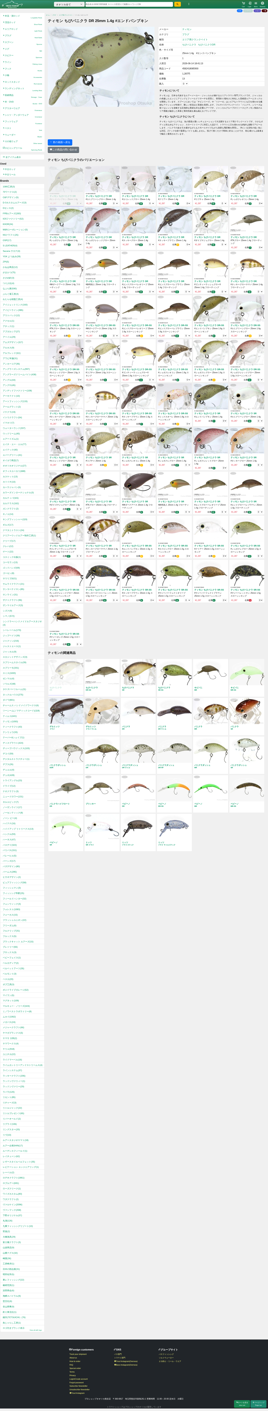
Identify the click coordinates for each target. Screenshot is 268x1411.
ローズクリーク (12, 1188)
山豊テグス (10, 1253)
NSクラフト (10, 235)
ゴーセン (8, 573)
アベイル (9, 337)
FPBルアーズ (12, 213)
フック (23, 69)
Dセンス (8, 208)
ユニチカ (9, 1054)
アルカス (8, 347)
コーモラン (10, 562)
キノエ (8, 514)
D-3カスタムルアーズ (15, 202)
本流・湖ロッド (23, 17)
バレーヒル (9, 855)
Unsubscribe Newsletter (79, 1390)
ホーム (48, 15)
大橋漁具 (9, 1237)
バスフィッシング (166, 1354)
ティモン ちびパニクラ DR (63, 196)
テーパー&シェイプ (13, 737)
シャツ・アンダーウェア (23, 116)
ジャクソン (11, 641)
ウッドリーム (11, 433)
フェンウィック (12, 904)
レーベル (8, 1172)
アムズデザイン (13, 342)
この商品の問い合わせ (64, 149)
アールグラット (12, 406)
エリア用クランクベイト (66, 15)
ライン (23, 63)
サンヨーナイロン (13, 589)
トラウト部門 (119, 1358)
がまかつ (9, 272)
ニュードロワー (13, 796)
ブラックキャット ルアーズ (18, 941)
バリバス (10, 850)
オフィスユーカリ (14, 471)
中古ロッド (10, 169)
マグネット (11, 1000)
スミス (9, 673)
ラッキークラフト (14, 1076)
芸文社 (7, 1301)
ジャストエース (12, 646)
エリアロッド (23, 30)
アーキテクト (11, 396)
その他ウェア (23, 142)
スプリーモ (11, 668)
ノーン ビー (10, 818)
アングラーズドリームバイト (19, 374)
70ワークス (10, 192)
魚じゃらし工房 (12, 1322)
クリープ (9, 541)
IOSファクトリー (13, 218)
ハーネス (9, 839)
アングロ (9, 385)
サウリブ (10, 578)
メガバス (9, 1022)
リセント (9, 1097)
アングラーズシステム (16, 369)
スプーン (23, 43)
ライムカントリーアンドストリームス (22, 1065)
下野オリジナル (12, 1215)
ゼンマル (8, 678)
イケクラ (9, 412)
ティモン (10, 721)
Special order (75, 1368)
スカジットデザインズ (15, 657)
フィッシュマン (12, 888)
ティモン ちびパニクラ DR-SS (64, 325)
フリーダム (9, 925)
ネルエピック (11, 802)
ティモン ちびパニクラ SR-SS (137, 546)
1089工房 (9, 186)
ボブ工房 (8, 984)
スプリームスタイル (14, 662)
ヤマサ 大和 (10, 1038)
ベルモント (9, 973)
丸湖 (7, 1220)
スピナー (23, 56)
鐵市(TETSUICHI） (14, 1317)
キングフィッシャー (15, 519)
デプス (8, 764)
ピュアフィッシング (14, 882)
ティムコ (10, 716)
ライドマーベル (12, 1059)
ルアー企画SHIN (13, 1145)
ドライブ (9, 786)
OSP (7, 240)
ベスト (23, 129)
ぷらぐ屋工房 (11, 294)
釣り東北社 (9, 1312)
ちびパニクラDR (206, 44)
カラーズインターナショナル (18, 492)
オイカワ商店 (11, 460)
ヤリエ (9, 1049)
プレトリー (10, 947)
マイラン (8, 995)
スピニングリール (23, 149)
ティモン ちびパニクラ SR (207, 413)
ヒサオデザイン (12, 877)
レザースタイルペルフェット (19, 1161)
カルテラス (11, 503)
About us (73, 1358)
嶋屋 (7, 1258)
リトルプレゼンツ (13, 1113)
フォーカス (10, 915)
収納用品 (23, 96)
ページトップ (259, 1404)
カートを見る (243, 1404)
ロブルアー (11, 1183)
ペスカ (8, 979)
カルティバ (11, 498)
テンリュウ (10, 732)
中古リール (10, 174)
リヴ (7, 1135)
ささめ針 (8, 278)
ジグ (23, 50)
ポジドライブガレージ (16, 990)
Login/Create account (78, 1379)
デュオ (9, 775)
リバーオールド (12, 1119)
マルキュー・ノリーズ (16, 1006)
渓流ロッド (23, 23)
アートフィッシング (15, 401)
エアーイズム (11, 439)
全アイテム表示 (13, 157)
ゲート (8, 551)
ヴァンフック (12, 1210)
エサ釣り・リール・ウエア (170, 1361)
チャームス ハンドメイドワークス (21, 705)
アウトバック (11, 315)
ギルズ (8, 525)
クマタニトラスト (13, 530)
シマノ (9, 616)
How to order (74, 1361)
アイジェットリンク (15, 304)
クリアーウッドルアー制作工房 (19, 535)
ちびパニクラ (189, 44)
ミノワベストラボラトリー (17, 1011)
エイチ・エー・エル (14, 444)
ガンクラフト (11, 508)
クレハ (8, 546)
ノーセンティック (13, 812)
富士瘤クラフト (12, 1242)
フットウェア (23, 122)
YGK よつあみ (12, 256)
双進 (6, 1231)
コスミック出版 (12, 557)
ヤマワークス (11, 1043)
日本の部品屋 (11, 1269)
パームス (10, 872)
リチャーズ (9, 1102)
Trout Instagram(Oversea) (127, 1361)
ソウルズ (9, 684)
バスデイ (10, 845)
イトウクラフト (12, 417)
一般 (264, 11)
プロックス (9, 952)
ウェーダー (23, 136)
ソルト (257, 11)
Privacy (72, 1375)
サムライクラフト (13, 584)
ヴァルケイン (12, 1204)
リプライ (10, 1124)
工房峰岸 (8, 1263)
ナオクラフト (11, 791)
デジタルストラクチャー (16, 759)
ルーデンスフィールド (15, 1151)
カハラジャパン (12, 487)
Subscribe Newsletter (78, 1386)
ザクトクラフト (12, 600)
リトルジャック (12, 1108)
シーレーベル (12, 630)
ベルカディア (11, 963)
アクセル (8, 321)
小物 (23, 76)
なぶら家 (10, 288)
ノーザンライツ (12, 807)
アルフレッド (12, 353)
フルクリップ (11, 930)
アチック (8, 326)
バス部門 (118, 1354)
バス (239, 11)
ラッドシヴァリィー (14, 1081)
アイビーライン (13, 310)
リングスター (11, 1129)
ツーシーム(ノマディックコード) (21, 710)
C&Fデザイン (11, 197)
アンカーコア (11, 364)
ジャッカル (9, 651)
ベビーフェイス (12, 957)
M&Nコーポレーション (15, 229)
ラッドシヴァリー (13, 1086)
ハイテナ (9, 823)
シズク (7, 610)
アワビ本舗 (10, 358)
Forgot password (76, 1383)
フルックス (9, 936)
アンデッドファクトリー (17, 390)
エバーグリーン (12, 455)
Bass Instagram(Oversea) (126, 1365)
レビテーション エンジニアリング (21, 1167)
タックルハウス (13, 694)
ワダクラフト (11, 1199)
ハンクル (9, 834)
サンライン (10, 594)
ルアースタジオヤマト (16, 1140)
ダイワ (9, 700)
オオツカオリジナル (14, 465)
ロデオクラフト (14, 1177)
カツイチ (9, 482)
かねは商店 (10, 267)
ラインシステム (12, 1070)
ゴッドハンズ (11, 568)
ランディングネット (23, 89)
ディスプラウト (13, 743)
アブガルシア (11, 331)
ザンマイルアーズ (13, 605)
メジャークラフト (13, 1027)
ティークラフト (12, 727)
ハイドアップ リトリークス (18, 829)
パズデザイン (11, 866)
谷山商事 (8, 1306)
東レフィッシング (13, 1280)
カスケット (10, 476)
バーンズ (9, 861)
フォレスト (11, 909)
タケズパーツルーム (14, 689)
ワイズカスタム (12, 1194)
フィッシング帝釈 (13, 893)
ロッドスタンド (23, 83)
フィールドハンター (14, 898)
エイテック (10, 449)
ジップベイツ (11, 635)
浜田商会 (8, 1290)
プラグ (23, 36)
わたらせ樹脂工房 (13, 299)
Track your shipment (78, 1354)
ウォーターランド (14, 428)
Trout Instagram (78, 1393)
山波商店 (8, 1247)
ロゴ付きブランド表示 (22, 1329)
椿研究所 (8, 1285)
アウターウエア (23, 109)
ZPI (6, 261)
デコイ (8, 753)
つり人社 (8, 283)
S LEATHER (10, 245)
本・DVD (23, 103)
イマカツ (8, 422)
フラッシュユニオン (14, 920)
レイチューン (11, 1156)
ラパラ (9, 1092)
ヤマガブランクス (13, 1033)
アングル (9, 380)
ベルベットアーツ (13, 968)
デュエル (8, 769)
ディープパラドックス (16, 748)
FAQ (71, 1365)
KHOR (8, 224)
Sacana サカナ (11, 251)
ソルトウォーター (166, 1358)
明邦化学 (8, 1274)
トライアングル (12, 780)
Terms (72, 1372)
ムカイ (9, 1016)
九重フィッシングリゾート (18, 1226)
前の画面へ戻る (61, 142)
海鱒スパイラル (12, 1296)
